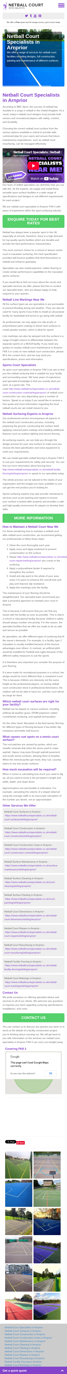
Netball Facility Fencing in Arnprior (23, 1361)
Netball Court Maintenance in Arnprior (25, 1341)
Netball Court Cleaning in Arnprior (23, 1344)
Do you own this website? (22, 1073)
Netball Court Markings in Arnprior (23, 1365)
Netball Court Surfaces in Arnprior (23, 1330)
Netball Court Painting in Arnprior (22, 1348)
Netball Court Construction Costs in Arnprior (28, 1337)
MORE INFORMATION (33, 518)
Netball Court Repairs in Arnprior (22, 1354)
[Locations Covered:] (4, 5)
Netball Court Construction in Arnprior (25, 1334)
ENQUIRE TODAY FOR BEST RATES (33, 221)
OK (50, 1073)
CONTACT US (33, 1018)
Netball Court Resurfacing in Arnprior (24, 1358)
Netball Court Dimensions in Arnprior (24, 1351)
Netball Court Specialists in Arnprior (24, 1327)
